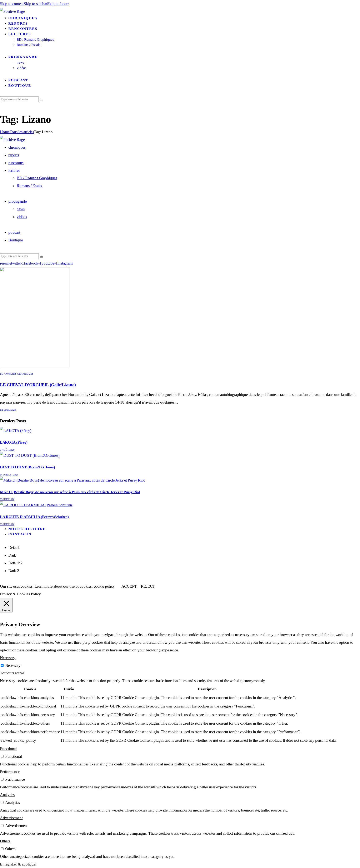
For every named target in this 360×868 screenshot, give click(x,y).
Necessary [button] (7, 658)
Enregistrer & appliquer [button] (18, 864)
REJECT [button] (148, 586)
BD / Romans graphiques (16, 373)
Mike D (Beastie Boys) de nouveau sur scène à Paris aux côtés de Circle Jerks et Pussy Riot (70, 492)
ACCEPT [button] (129, 586)
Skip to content (12, 3)
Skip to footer (58, 3)
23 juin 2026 (7, 499)
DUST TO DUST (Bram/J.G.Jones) (27, 467)
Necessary (13, 665)
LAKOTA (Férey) (14, 442)
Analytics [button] (7, 795)
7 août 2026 (7, 449)
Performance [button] (10, 771)
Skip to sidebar (35, 3)
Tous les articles (22, 132)
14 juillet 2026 (9, 474)
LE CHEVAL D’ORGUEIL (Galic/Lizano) (38, 384)
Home (5, 132)
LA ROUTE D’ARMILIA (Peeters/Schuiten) (34, 517)
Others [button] (5, 841)
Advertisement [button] (11, 818)
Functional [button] (8, 748)
